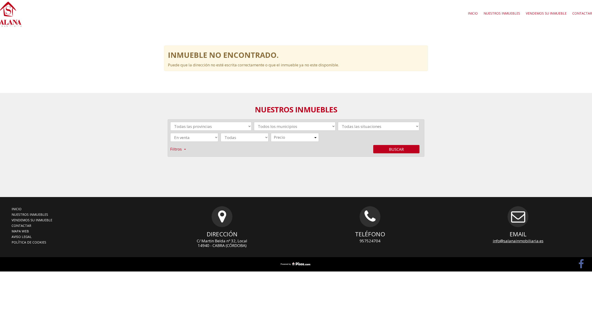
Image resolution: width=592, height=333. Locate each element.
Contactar (21, 225)
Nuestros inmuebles (502, 13)
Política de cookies (29, 242)
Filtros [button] (176, 149)
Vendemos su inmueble (546, 13)
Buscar (396, 149)
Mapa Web (20, 231)
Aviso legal (22, 236)
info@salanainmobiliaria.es (518, 241)
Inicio (473, 13)
